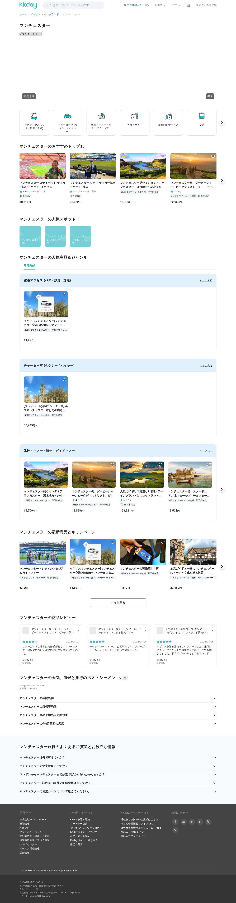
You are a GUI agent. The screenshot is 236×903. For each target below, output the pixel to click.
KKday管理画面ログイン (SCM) (139, 823)
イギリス (36, 14)
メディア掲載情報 (30, 848)
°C (120, 678)
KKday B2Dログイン (132, 832)
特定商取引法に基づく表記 (35, 840)
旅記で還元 (76, 844)
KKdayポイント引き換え (84, 840)
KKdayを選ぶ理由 (80, 819)
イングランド (51, 14)
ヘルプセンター (28, 844)
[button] (29, 96)
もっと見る (206, 280)
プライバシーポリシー (32, 832)
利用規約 (25, 827)
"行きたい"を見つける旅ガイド (87, 827)
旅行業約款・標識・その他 (35, 836)
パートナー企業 (79, 823)
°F (125, 678)
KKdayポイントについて (84, 832)
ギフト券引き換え (80, 836)
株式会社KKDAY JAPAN (33, 819)
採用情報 (25, 852)
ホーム (23, 14)
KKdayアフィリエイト (133, 836)
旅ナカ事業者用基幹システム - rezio (141, 827)
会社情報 (25, 823)
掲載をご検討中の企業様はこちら (139, 819)
